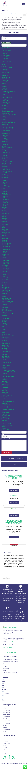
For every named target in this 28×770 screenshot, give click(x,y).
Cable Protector (14, 498)
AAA (3, 681)
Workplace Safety (6, 578)
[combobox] (6, 43)
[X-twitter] (13, 757)
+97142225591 (10, 641)
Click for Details (14, 490)
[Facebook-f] (9, 757)
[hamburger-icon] (23, 4)
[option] (14, 49)
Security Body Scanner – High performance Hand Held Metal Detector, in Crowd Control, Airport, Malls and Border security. (14, 529)
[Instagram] (5, 757)
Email (2, 434)
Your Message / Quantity (7, 439)
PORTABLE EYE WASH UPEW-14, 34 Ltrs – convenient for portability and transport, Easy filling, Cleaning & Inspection (14, 484)
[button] (24, 15)
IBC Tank (14, 511)
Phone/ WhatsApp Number (8, 41)
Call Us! (14, 464)
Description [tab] (14, 545)
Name (2, 36)
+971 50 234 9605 (7, 647)
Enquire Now (6, 452)
